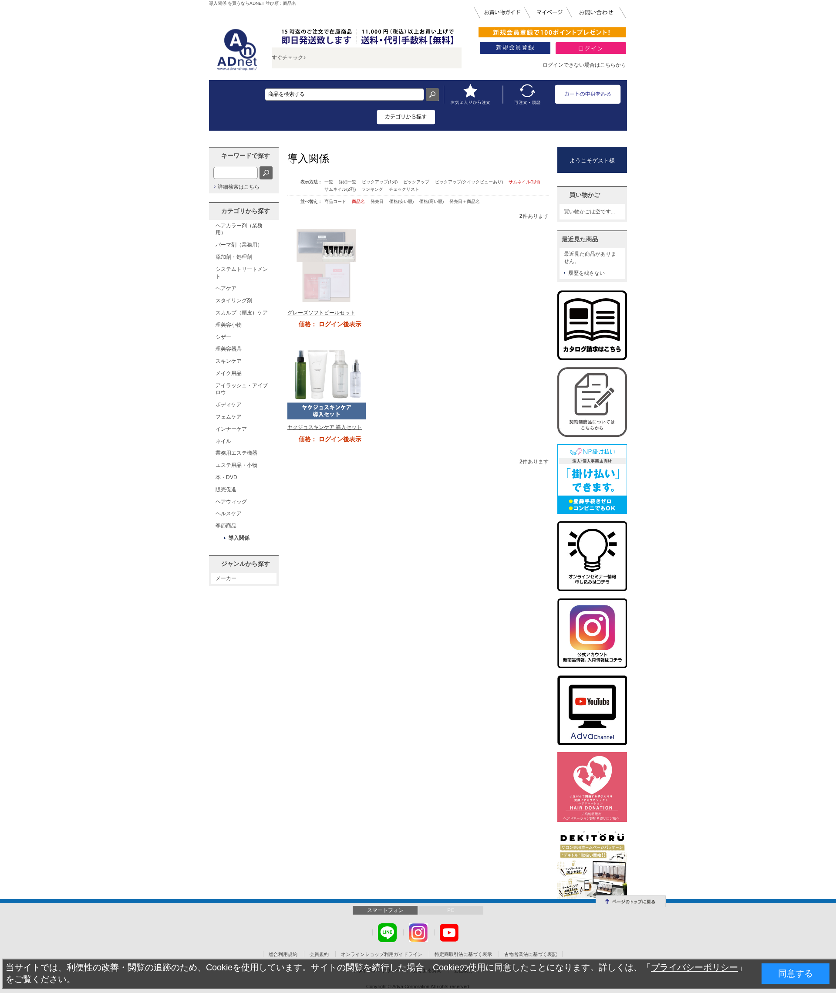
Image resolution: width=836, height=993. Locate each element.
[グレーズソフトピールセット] (326, 265)
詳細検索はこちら (239, 187)
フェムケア (229, 417)
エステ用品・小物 (236, 465)
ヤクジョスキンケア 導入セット (324, 427)
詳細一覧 (347, 181)
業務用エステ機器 (236, 453)
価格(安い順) (402, 201)
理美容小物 (229, 325)
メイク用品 (229, 373)
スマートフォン (385, 910)
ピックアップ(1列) (380, 181)
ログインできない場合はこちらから (584, 65)
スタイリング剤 (234, 300)
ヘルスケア (229, 513)
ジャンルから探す (245, 563)
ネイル (223, 441)
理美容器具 (229, 349)
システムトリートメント (242, 273)
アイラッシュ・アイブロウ (242, 389)
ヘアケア (226, 288)
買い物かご (585, 194)
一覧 (328, 181)
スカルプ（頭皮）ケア (242, 313)
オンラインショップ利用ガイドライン (381, 954)
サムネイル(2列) (340, 189)
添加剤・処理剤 (234, 257)
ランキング (372, 189)
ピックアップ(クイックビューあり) (469, 181)
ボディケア (229, 405)
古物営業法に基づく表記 (530, 954)
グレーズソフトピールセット (321, 313)
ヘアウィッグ (231, 502)
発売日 (378, 201)
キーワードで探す (245, 155)
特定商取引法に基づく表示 (463, 954)
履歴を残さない (586, 273)
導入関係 (239, 538)
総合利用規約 (283, 954)
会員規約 (319, 954)
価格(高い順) (432, 201)
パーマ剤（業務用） (239, 245)
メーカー (226, 578)
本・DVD (226, 477)
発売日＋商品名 (464, 201)
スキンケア (229, 361)
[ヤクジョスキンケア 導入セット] (326, 380)
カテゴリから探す (245, 210)
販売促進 (226, 489)
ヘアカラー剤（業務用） (239, 229)
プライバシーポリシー (694, 967)
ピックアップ (416, 181)
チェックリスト (404, 189)
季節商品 (226, 526)
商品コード (335, 201)
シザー (223, 337)
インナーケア (231, 429)
